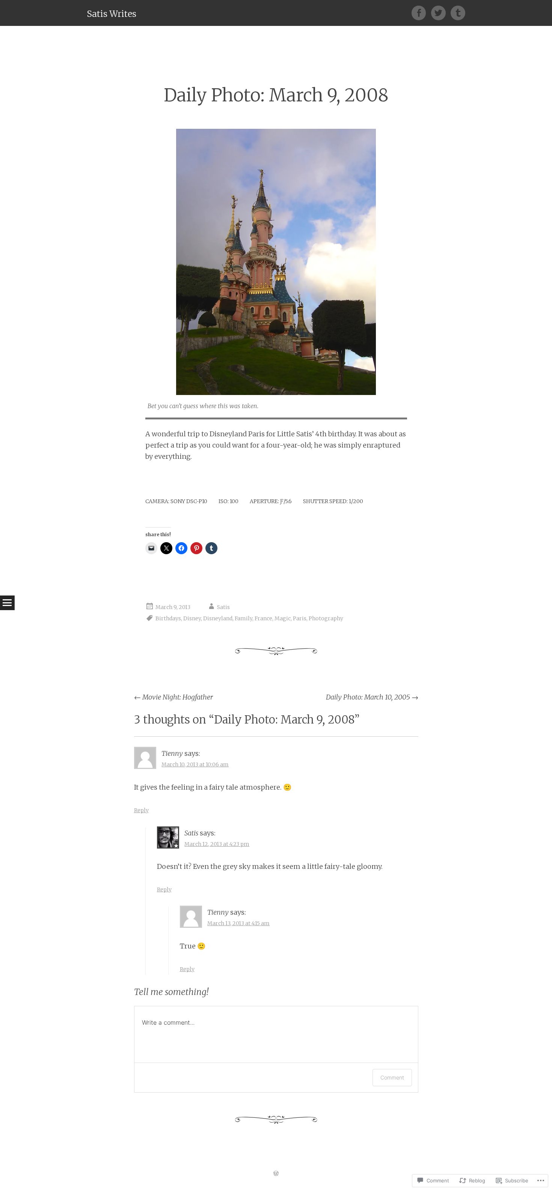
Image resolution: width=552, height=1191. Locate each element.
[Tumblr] (458, 12)
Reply (141, 810)
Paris (299, 618)
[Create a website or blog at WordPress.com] (276, 1173)
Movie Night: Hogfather (173, 697)
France (263, 618)
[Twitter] (441, 12)
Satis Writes (111, 13)
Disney (192, 618)
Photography (326, 618)
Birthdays (168, 618)
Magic (282, 618)
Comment (392, 1077)
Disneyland (217, 618)
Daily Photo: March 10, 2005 (372, 697)
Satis (223, 607)
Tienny (172, 753)
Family (243, 618)
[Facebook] (421, 12)
